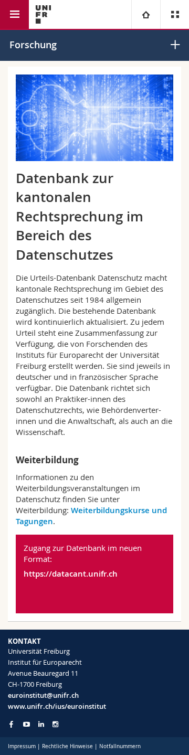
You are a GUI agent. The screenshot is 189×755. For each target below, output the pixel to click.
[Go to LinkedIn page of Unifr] (41, 724)
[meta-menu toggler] (174, 14)
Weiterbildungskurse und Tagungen (91, 516)
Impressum (22, 746)
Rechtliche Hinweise (67, 746)
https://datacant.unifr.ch (71, 573)
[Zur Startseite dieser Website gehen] (43, 14)
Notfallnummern (120, 746)
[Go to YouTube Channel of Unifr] (26, 724)
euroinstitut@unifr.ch (43, 695)
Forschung (33, 44)
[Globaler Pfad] (145, 14)
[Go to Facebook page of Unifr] (11, 724)
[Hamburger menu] (14, 14)
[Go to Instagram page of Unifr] (55, 724)
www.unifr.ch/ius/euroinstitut (57, 706)
